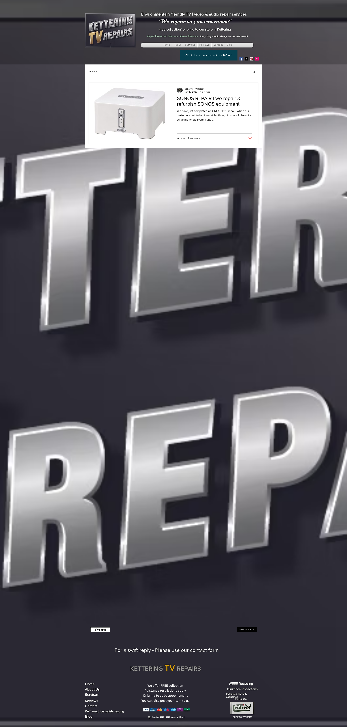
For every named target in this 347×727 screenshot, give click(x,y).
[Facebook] (241, 58)
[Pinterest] (251, 58)
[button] (254, 72)
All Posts (93, 71)
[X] (246, 58)
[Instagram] (257, 58)
